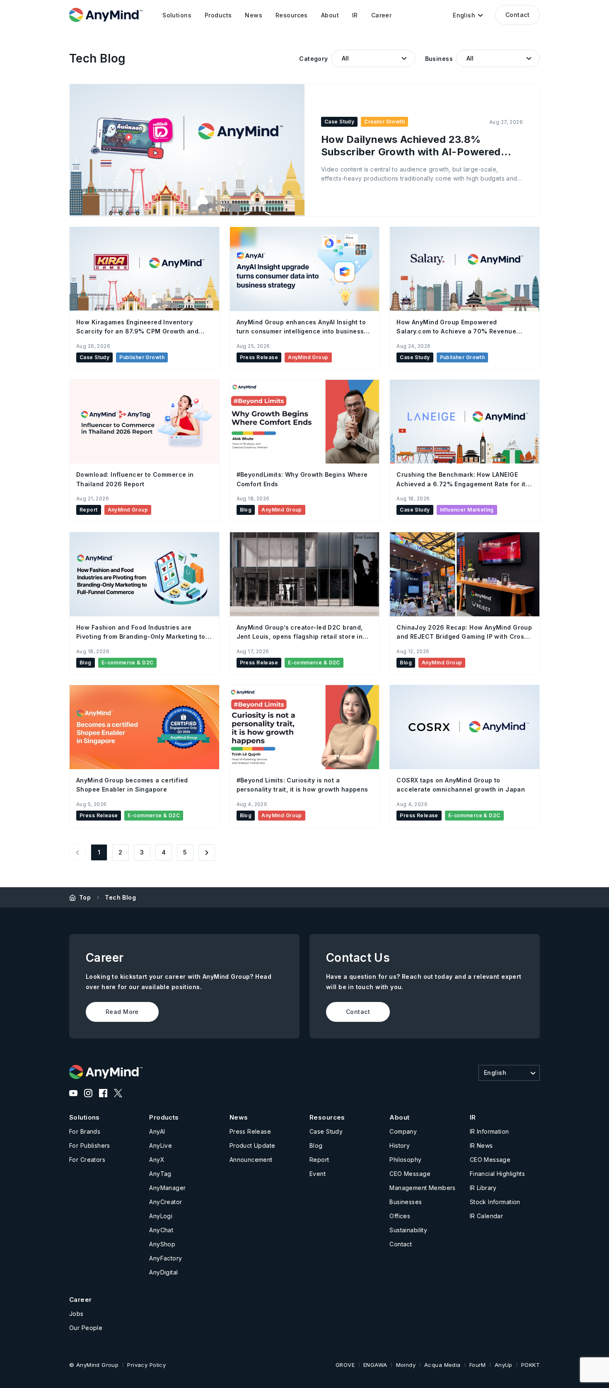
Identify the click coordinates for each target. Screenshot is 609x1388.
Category (313, 58)
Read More (122, 1011)
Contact (517, 14)
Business (439, 58)
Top (85, 897)
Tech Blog (120, 897)
